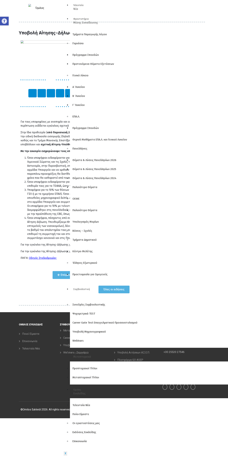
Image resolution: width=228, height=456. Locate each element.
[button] (4, 21)
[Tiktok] (60, 93)
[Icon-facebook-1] (42, 93)
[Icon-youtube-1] (51, 93)
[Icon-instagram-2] (32, 93)
